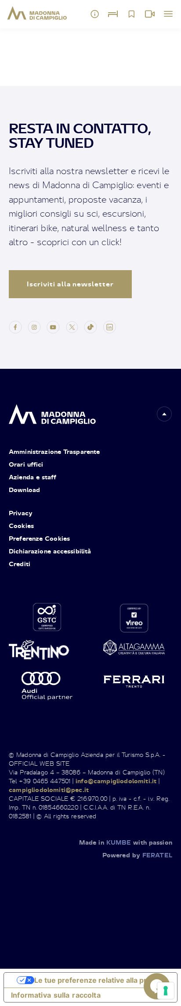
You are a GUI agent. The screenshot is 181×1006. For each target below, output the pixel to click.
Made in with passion (125, 842)
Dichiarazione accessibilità (50, 551)
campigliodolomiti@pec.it (49, 789)
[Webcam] (149, 14)
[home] (52, 412)
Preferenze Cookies (39, 538)
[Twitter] (72, 326)
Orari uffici (26, 464)
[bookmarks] (131, 14)
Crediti (19, 563)
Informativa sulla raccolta (56, 995)
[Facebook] (15, 326)
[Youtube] (53, 326)
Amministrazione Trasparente (54, 451)
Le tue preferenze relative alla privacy (99, 980)
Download (24, 489)
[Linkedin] (109, 326)
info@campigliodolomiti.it (116, 781)
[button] (164, 414)
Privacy (21, 513)
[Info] (94, 14)
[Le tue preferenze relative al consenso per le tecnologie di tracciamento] (165, 990)
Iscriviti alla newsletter (70, 284)
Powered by (137, 855)
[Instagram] (34, 326)
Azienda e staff (32, 477)
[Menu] (168, 14)
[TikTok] (90, 326)
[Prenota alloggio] (112, 14)
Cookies (21, 525)
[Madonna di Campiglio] (37, 13)
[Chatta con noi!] (157, 986)
